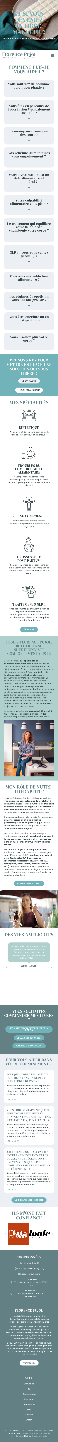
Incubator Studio (39, 1436)
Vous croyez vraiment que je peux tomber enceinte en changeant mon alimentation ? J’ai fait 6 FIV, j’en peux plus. (29, 1115)
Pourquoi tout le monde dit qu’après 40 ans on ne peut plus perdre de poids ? (27, 1077)
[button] (52, 55)
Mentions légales (30, 1433)
